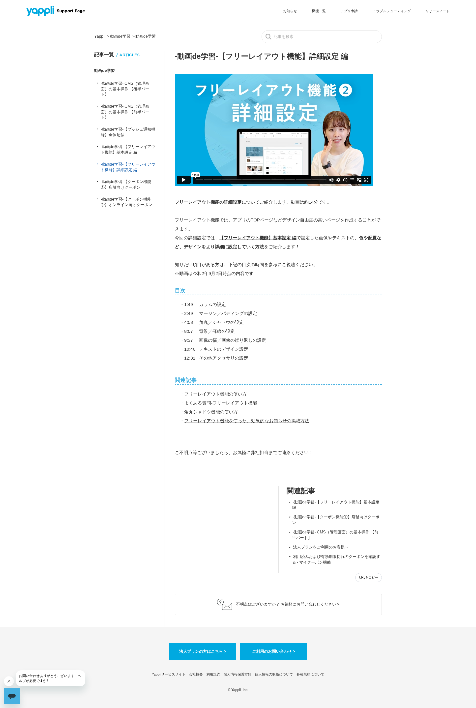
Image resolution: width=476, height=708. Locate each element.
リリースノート (437, 11)
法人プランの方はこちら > (202, 651)
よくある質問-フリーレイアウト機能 (220, 402)
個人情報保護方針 (237, 674)
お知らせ (290, 11)
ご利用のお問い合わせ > (273, 651)
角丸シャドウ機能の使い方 (211, 411)
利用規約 (213, 674)
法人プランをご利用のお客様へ (321, 547)
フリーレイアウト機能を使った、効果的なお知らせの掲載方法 (246, 420)
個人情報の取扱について (274, 674)
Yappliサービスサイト (168, 674)
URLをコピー (368, 577)
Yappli (99, 36)
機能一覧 (319, 11)
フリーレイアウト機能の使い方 (215, 394)
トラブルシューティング (392, 11)
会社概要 (196, 674)
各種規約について (310, 674)
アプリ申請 (349, 11)
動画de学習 (120, 36)
